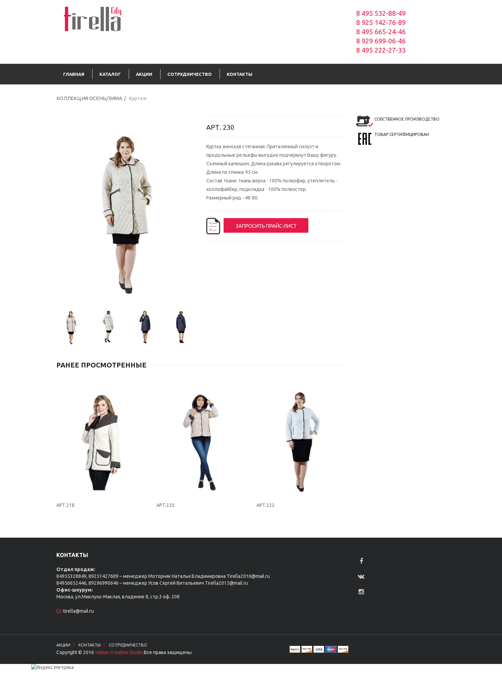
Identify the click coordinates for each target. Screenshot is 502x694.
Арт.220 (165, 505)
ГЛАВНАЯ (73, 74)
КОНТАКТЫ (239, 74)
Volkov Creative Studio (119, 652)
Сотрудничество (128, 645)
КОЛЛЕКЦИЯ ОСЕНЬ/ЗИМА (89, 98)
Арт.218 (65, 505)
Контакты (90, 645)
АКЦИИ (144, 74)
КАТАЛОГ (110, 74)
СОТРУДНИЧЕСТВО (189, 74)
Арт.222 (265, 505)
